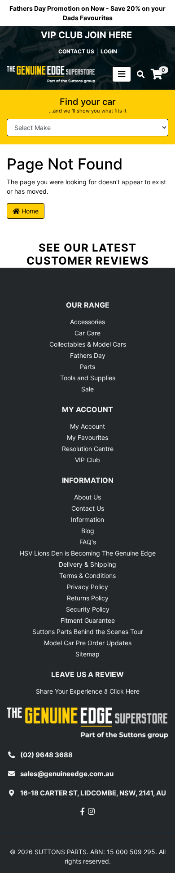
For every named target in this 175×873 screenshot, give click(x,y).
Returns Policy (88, 598)
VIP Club (87, 460)
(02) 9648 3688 (46, 755)
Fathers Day (87, 355)
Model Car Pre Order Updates (87, 643)
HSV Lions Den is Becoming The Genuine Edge (88, 553)
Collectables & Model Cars (87, 344)
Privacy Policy (87, 587)
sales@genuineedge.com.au (67, 773)
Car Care (87, 333)
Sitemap (87, 654)
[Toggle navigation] (121, 74)
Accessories (87, 322)
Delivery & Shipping (87, 564)
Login (109, 51)
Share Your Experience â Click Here (88, 691)
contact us (76, 51)
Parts (87, 366)
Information (87, 519)
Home (29, 211)
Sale (87, 389)
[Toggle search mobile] (138, 74)
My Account (87, 426)
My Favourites (87, 437)
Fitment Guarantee (88, 620)
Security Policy (87, 609)
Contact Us (87, 508)
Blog (87, 530)
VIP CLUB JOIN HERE (87, 35)
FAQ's (87, 542)
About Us (87, 497)
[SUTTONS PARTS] (51, 74)
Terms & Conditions (87, 575)
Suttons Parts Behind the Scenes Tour (87, 631)
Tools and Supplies (87, 378)
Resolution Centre (88, 448)
